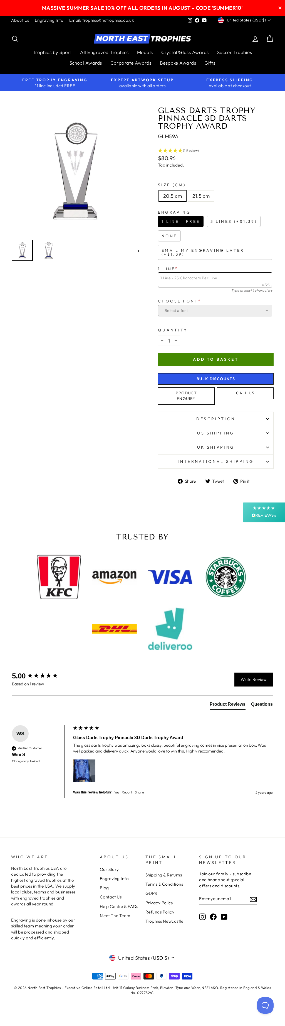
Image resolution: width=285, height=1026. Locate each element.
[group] (41, 676)
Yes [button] (116, 792)
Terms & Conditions (164, 884)
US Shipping (215, 433)
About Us (20, 20)
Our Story (109, 869)
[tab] (228, 705)
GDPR (151, 893)
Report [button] (127, 792)
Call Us (245, 392)
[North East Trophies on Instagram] (202, 916)
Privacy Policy (159, 902)
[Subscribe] (253, 899)
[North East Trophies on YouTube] (224, 916)
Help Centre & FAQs (119, 906)
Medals (145, 52)
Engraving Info (49, 20)
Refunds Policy (159, 912)
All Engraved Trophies (104, 52)
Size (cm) (172, 184)
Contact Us (111, 897)
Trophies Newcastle (164, 921)
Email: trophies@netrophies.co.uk (101, 20)
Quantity (173, 330)
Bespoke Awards (178, 63)
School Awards (86, 63)
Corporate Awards (131, 63)
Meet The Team (115, 915)
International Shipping (216, 461)
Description (216, 418)
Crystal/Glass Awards (185, 52)
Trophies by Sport (52, 52)
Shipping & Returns (163, 875)
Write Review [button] (254, 679)
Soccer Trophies (234, 52)
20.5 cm (172, 196)
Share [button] (139, 792)
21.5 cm (201, 196)
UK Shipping (216, 447)
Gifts (209, 63)
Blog (104, 887)
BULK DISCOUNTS (216, 378)
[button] (216, 150)
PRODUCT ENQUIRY (186, 395)
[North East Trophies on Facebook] (213, 916)
